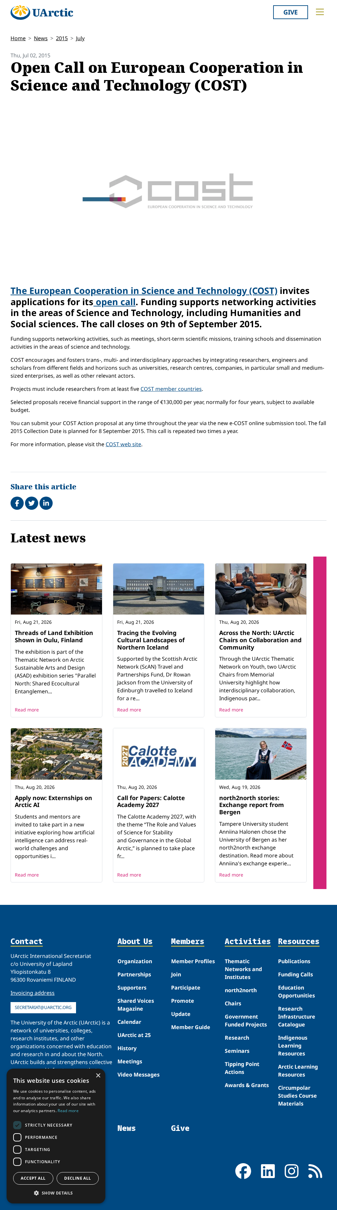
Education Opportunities (296, 991)
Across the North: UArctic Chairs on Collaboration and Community (260, 640)
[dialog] (56, 1136)
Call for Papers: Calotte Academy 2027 (151, 801)
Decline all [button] (77, 1178)
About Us (135, 941)
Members (187, 941)
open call (114, 302)
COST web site (123, 444)
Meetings (129, 1061)
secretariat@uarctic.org (43, 1007)
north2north (241, 990)
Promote (182, 1000)
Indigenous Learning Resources (292, 1045)
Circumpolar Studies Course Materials (297, 1095)
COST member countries (171, 388)
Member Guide (190, 1027)
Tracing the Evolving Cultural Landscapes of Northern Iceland (151, 640)
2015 (62, 38)
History (127, 1048)
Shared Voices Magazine (135, 1004)
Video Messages (138, 1074)
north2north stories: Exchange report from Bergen (251, 805)
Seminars (237, 1050)
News (41, 38)
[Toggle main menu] (319, 11)
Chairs (233, 1003)
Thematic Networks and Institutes (243, 969)
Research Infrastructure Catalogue (296, 1016)
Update (181, 1014)
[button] (56, 1193)
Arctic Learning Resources (298, 1070)
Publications (294, 961)
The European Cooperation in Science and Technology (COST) (144, 290)
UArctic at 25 (134, 1035)
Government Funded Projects (246, 1020)
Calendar (129, 1021)
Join (176, 974)
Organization (134, 961)
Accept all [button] (33, 1178)
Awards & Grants (247, 1085)
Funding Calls (295, 974)
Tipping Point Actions (242, 1068)
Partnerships (134, 974)
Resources (299, 941)
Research (237, 1037)
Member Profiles (193, 961)
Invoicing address (33, 992)
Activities (248, 941)
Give (290, 12)
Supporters (131, 987)
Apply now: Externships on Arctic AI (53, 801)
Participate (185, 987)
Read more (27, 709)
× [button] (97, 1075)
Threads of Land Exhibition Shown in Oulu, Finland (54, 636)
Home (18, 38)
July (80, 38)
